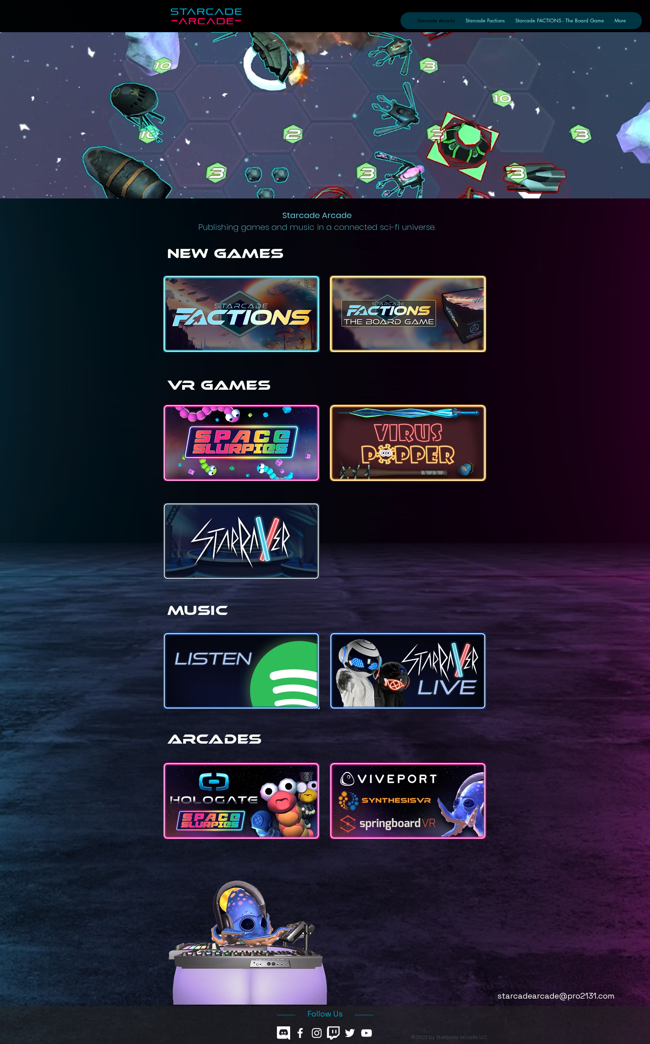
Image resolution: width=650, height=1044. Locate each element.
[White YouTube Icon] (366, 1033)
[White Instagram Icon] (316, 1033)
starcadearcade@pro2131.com (555, 995)
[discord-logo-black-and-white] (283, 1033)
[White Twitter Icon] (349, 1033)
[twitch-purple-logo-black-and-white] (333, 1033)
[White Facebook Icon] (300, 1033)
